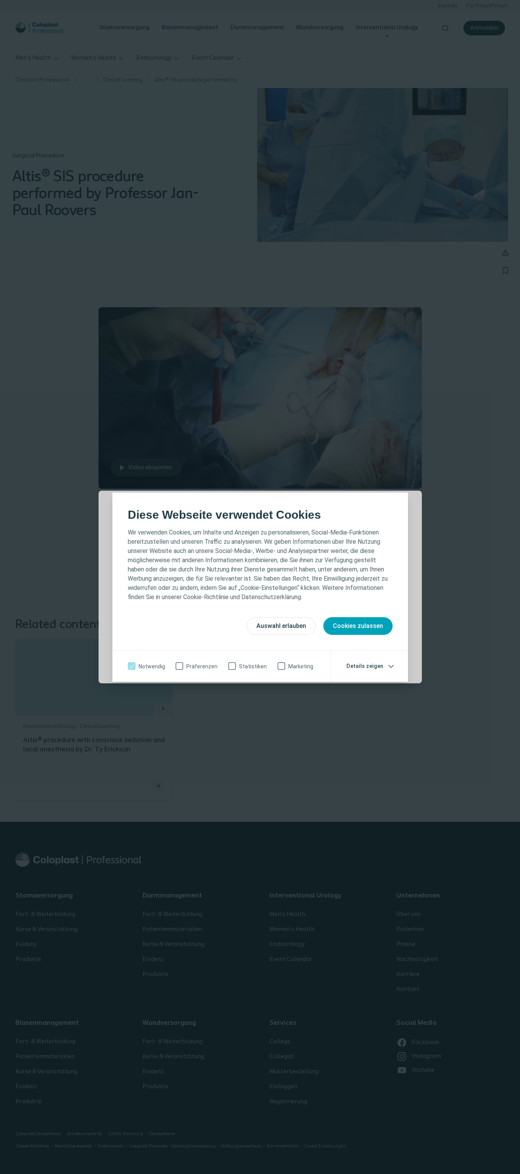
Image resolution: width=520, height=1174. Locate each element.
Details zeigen (364, 666)
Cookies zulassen (358, 625)
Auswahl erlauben (281, 625)
